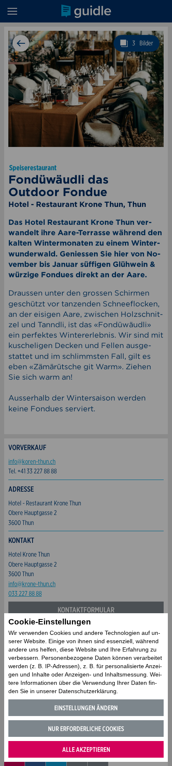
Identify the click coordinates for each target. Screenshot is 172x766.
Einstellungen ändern (86, 708)
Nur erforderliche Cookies (86, 729)
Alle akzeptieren (86, 750)
